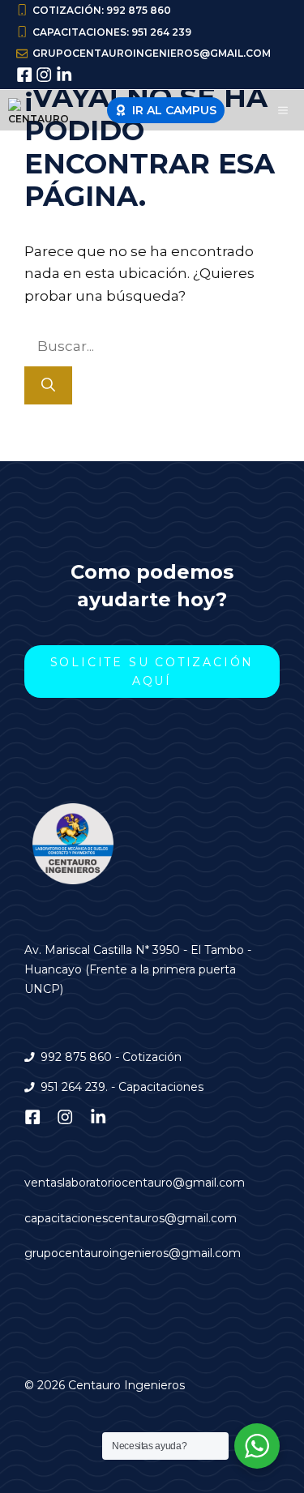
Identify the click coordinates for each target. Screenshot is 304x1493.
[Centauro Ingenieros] (41, 110)
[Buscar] (48, 385)
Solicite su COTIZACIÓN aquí (152, 671)
